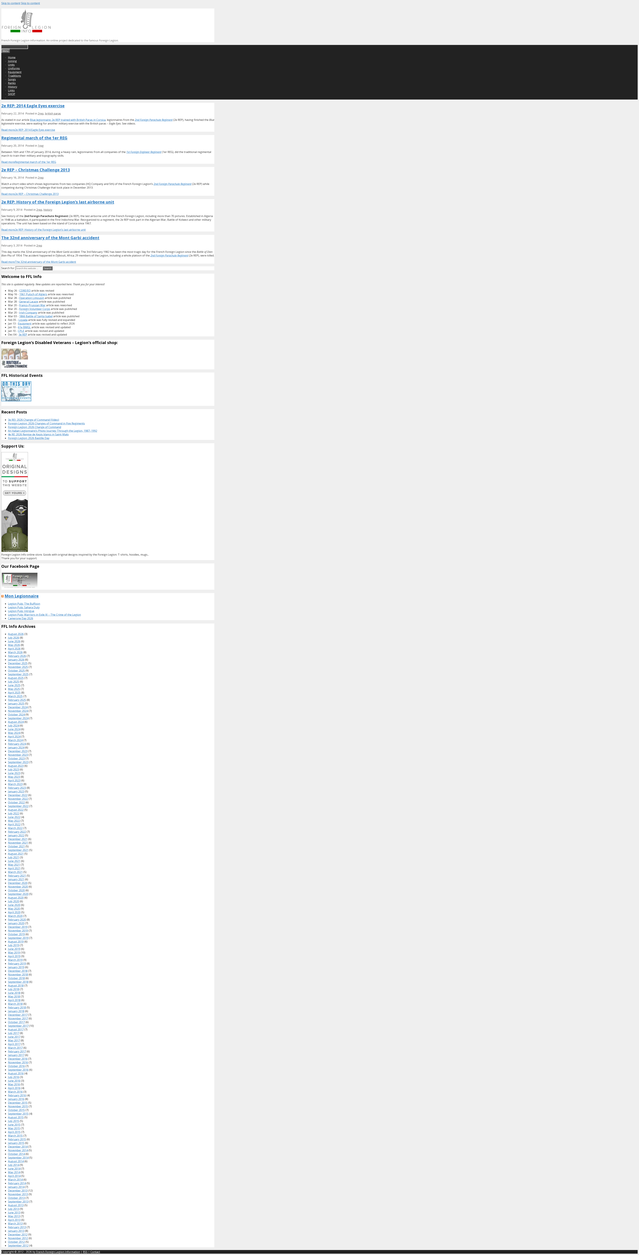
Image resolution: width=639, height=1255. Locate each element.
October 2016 (16, 1066)
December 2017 (17, 1015)
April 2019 (14, 956)
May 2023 (14, 777)
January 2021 (16, 879)
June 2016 (14, 1081)
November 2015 (18, 1106)
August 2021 (16, 854)
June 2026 (14, 641)
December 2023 (17, 751)
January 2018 (16, 1011)
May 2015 (14, 1128)
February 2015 (17, 1139)
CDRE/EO (25, 290)
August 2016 (16, 1073)
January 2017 (16, 1055)
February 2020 (17, 919)
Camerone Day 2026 (20, 618)
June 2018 (14, 993)
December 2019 (17, 927)
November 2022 (18, 799)
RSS (85, 1252)
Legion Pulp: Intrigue (21, 611)
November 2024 (18, 711)
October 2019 (16, 934)
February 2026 (17, 656)
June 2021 (14, 861)
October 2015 (16, 1110)
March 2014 (15, 1179)
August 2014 (16, 1161)
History (12, 87)
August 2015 (16, 1117)
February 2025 (17, 700)
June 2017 (14, 1037)
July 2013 (13, 1209)
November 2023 (18, 755)
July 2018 (13, 989)
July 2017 (13, 1033)
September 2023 (18, 762)
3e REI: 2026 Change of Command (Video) (33, 420)
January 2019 (16, 967)
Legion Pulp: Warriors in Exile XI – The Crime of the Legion (44, 615)
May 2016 (14, 1084)
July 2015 (13, 1121)
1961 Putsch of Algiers (33, 294)
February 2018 (17, 1007)
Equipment (14, 72)
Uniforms (14, 68)
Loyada (22, 320)
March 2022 (15, 828)
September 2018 (18, 982)
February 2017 (17, 1051)
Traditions (14, 76)
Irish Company (28, 312)
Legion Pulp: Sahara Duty (24, 607)
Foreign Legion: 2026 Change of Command (34, 427)
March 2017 (15, 1048)
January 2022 (16, 835)
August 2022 (16, 810)
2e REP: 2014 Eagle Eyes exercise (33, 105)
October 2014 (16, 1154)
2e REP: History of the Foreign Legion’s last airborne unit (57, 202)
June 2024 (14, 729)
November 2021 (18, 843)
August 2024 (16, 722)
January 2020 (16, 923)
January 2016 (16, 1099)
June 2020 (14, 905)
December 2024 (17, 707)
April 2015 (14, 1132)
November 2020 (18, 886)
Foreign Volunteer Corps (34, 309)
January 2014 (16, 1187)
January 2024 (16, 747)
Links (11, 90)
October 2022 (16, 802)
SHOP (11, 94)
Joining (12, 61)
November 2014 (18, 1150)
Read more (28, 130)
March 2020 (15, 916)
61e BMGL (24, 327)
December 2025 (17, 663)
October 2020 (16, 890)
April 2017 (14, 1044)
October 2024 (16, 714)
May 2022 (14, 821)
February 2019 (17, 963)
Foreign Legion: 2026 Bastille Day (28, 438)
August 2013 (16, 1205)
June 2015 (14, 1125)
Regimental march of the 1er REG (34, 137)
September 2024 (18, 718)
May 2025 (14, 689)
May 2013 (14, 1216)
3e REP (23, 334)
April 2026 (14, 648)
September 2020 (18, 894)
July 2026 (13, 637)
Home (11, 57)
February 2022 (17, 832)
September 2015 (18, 1114)
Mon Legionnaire (22, 596)
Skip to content (10, 3)
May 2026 (14, 645)
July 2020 (13, 901)
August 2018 (16, 985)
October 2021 (16, 846)
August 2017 (16, 1029)
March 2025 (15, 696)
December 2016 (17, 1059)
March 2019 (15, 960)
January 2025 (16, 703)
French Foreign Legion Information (58, 1252)
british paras (53, 113)
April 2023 (14, 780)
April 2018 (14, 1000)
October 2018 (16, 978)
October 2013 (16, 1198)
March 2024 (15, 740)
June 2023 (14, 773)
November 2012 (18, 1238)
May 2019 (14, 952)
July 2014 (13, 1165)
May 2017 (14, 1040)
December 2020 (17, 883)
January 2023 (16, 791)
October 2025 (16, 670)
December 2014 (17, 1146)
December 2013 (17, 1190)
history (47, 210)
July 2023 (13, 769)
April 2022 (14, 824)
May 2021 (14, 865)
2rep (41, 113)
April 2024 (14, 736)
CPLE (21, 331)
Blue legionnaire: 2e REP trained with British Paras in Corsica (68, 120)
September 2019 (18, 938)
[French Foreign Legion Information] (26, 31)
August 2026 (16, 634)
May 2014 (14, 1172)
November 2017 (18, 1018)
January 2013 (16, 1231)
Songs (12, 79)
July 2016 (13, 1077)
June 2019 (14, 949)
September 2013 (18, 1201)
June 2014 (14, 1168)
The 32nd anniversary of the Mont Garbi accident (50, 237)
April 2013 (14, 1220)
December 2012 (17, 1234)
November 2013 (18, 1194)
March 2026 (15, 652)
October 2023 (16, 758)
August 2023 (16, 766)
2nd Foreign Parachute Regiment (154, 120)
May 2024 (14, 733)
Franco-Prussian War (32, 305)
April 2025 (14, 692)
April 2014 (14, 1176)
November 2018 (18, 974)
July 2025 (13, 681)
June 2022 (14, 817)
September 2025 (18, 674)
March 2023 (15, 784)
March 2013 (15, 1223)
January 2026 (16, 659)
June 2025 (14, 685)
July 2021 (13, 857)
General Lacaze (28, 301)
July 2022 (13, 813)
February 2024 (17, 744)
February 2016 (17, 1095)
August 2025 (16, 678)
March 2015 (15, 1135)
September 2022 (18, 806)
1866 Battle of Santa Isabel (36, 316)
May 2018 (14, 996)
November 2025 (18, 667)
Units (11, 65)
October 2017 (16, 1022)
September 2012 (18, 1245)
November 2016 (18, 1062)
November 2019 (18, 930)
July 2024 (13, 725)
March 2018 (15, 1004)
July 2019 (13, 945)
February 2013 (17, 1227)
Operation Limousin (31, 298)
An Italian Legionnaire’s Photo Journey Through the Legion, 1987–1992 (52, 431)
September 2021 (18, 850)
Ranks (12, 83)
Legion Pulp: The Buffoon (24, 604)
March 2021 (15, 872)
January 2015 (16, 1143)
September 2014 (18, 1157)
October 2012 (16, 1242)
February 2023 (17, 788)
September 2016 (18, 1070)
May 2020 (14, 908)
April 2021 (14, 868)
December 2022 (17, 795)
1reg (41, 145)
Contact (95, 1252)
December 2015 (17, 1103)
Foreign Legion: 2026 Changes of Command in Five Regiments (46, 423)
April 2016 (14, 1088)
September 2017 (18, 1026)
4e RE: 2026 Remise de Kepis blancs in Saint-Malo (38, 434)
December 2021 (17, 839)
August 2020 (16, 897)
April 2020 (14, 912)
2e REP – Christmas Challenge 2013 (35, 169)
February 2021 (17, 876)
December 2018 (17, 971)
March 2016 (15, 1092)
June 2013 (14, 1212)
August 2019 (16, 941)
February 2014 (17, 1183)
